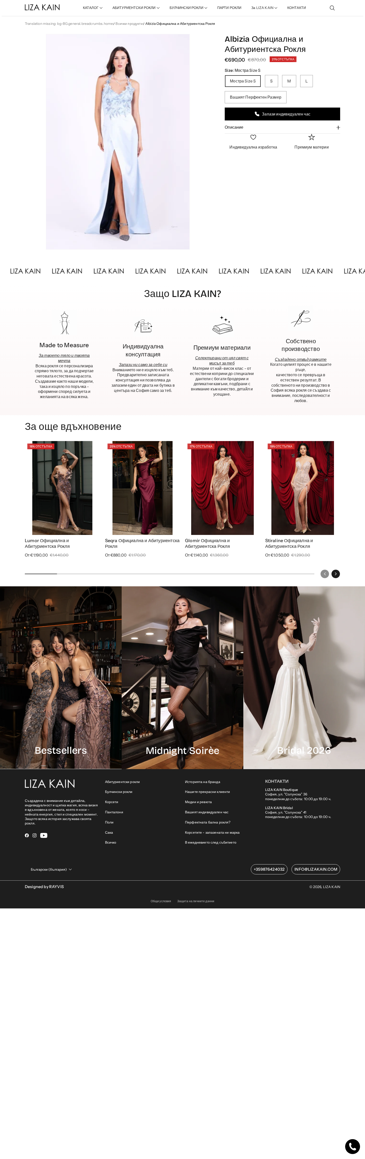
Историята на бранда (202, 887)
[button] (93, 7)
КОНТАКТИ (296, 7)
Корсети (111, 907)
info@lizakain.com (315, 974)
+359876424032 (269, 974)
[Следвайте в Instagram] (34, 940)
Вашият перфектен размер (255, 97)
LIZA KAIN (331, 992)
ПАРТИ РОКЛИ (229, 7)
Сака (109, 937)
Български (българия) (49, 974)
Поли (109, 927)
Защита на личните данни (196, 1006)
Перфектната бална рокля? (207, 927)
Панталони (114, 917)
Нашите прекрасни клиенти (207, 897)
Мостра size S (243, 80)
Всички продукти (129, 23)
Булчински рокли (119, 897)
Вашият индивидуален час (206, 917)
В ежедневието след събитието (210, 947)
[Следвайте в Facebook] (27, 940)
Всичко (110, 947)
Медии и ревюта (198, 907)
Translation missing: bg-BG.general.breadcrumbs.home (69, 23)
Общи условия (161, 1006)
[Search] (332, 8)
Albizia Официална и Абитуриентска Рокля (180, 23)
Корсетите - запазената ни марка (212, 937)
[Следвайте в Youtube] (43, 940)
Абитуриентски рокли (122, 887)
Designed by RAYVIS (44, 991)
